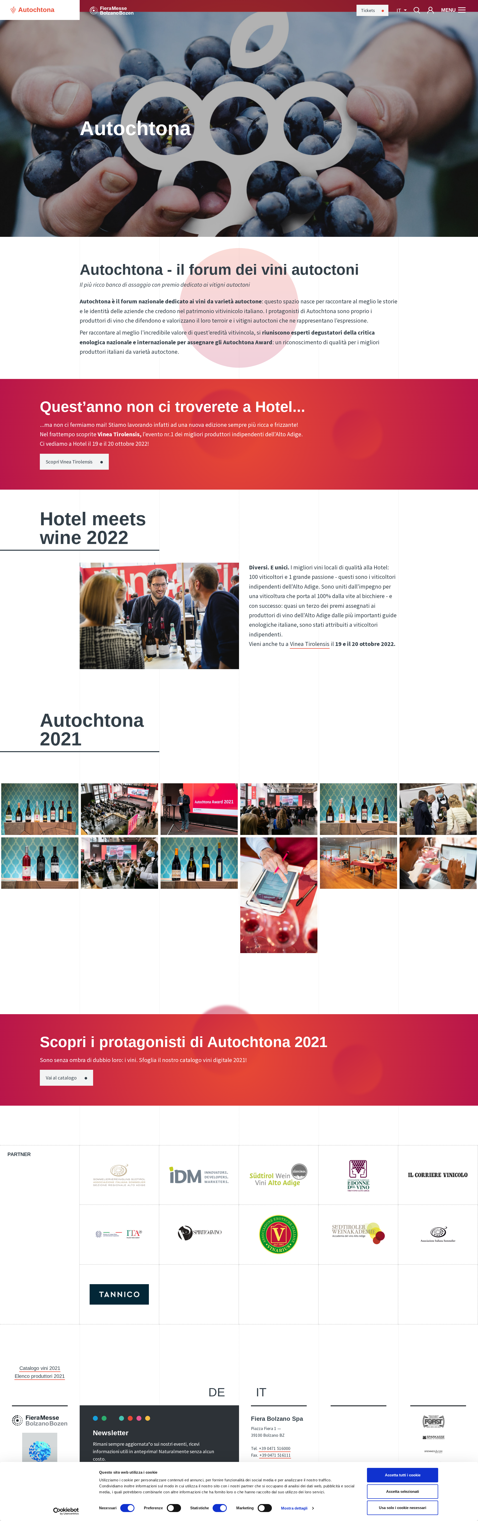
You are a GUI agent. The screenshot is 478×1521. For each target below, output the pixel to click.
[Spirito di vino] (199, 1234)
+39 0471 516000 (274, 1448)
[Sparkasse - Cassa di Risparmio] (433, 1437)
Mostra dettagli (294, 1508)
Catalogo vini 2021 (39, 1368)
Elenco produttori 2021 (40, 1376)
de (216, 1392)
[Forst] (433, 1421)
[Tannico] (119, 1294)
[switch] (174, 1508)
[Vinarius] (278, 1234)
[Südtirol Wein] (278, 1175)
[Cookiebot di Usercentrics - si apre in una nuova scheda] (66, 1511)
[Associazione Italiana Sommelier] (438, 1234)
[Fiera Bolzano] (111, 9)
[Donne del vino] (358, 1175)
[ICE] (119, 1234)
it (261, 1392)
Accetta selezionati (402, 1491)
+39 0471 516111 (275, 1455)
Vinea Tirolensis (309, 644)
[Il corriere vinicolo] (438, 1175)
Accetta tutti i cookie (402, 1475)
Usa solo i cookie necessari (402, 1508)
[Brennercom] (433, 1451)
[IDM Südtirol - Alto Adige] (199, 1175)
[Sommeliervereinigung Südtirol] (119, 1175)
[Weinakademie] (358, 1234)
